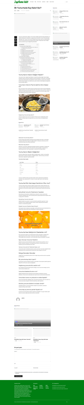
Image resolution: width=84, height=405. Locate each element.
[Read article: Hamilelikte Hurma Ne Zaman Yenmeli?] (21, 126)
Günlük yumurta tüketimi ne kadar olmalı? (28, 70)
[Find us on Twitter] (66, 402)
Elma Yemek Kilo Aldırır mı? (64, 21)
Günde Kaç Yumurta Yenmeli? (27, 59)
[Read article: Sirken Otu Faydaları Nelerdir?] (56, 29)
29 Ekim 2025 (21, 131)
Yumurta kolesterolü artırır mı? (26, 68)
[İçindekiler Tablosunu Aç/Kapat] (37, 45)
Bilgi (35, 1)
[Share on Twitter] (15, 40)
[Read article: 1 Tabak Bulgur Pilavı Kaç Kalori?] (56, 18)
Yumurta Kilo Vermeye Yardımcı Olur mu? (27, 57)
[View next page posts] (35, 134)
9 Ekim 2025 (23, 10)
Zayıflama (43, 1)
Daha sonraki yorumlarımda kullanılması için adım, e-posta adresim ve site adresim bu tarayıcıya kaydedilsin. (31, 373)
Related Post (23, 49)
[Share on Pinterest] (15, 42)
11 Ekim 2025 (61, 18)
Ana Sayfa (32, 1)
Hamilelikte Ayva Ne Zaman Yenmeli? (27, 51)
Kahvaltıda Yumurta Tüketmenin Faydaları (28, 58)
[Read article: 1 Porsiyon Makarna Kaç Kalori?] (56, 13)
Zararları (47, 386)
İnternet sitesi (35, 367)
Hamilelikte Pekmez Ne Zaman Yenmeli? (27, 53)
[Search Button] (69, 2)
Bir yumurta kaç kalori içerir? (25, 66)
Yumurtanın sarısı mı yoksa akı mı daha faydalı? (29, 69)
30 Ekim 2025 (20, 340)
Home (15, 5)
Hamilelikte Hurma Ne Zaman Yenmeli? (27, 50)
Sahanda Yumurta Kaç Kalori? (27, 54)
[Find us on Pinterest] (69, 402)
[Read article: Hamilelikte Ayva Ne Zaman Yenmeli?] (37, 126)
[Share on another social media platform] (15, 45)
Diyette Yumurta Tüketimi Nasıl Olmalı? (28, 60)
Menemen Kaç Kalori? (26, 55)
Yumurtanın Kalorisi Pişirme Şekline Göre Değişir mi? (29, 47)
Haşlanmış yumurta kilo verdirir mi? (27, 67)
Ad (15, 363)
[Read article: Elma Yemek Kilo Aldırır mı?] (56, 23)
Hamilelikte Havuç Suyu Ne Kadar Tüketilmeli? (28, 52)
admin (18, 10)
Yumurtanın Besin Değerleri (24, 56)
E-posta (16, 367)
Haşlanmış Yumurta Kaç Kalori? (27, 48)
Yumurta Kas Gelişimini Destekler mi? (26, 61)
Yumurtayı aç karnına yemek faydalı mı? (28, 71)
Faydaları (40, 385)
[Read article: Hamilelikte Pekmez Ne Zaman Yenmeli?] (56, 59)
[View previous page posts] (34, 134)
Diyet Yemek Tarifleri (35, 388)
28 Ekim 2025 (37, 131)
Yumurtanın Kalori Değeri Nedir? (25, 46)
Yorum (15, 351)
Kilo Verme (39, 1)
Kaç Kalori (18, 5)
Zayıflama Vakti (21, 1)
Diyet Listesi (52, 1)
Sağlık (47, 1)
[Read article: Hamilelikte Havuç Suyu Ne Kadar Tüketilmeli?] (42, 332)
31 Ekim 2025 (56, 43)
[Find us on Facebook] (65, 402)
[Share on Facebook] (15, 37)
